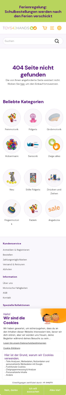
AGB (5, 292)
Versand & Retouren (14, 264)
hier (22, 83)
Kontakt (7, 297)
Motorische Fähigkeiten (15, 288)
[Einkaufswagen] (45, 28)
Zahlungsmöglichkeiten (15, 259)
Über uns (8, 283)
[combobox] (33, 41)
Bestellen (8, 254)
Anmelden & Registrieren (16, 249)
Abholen (7, 269)
